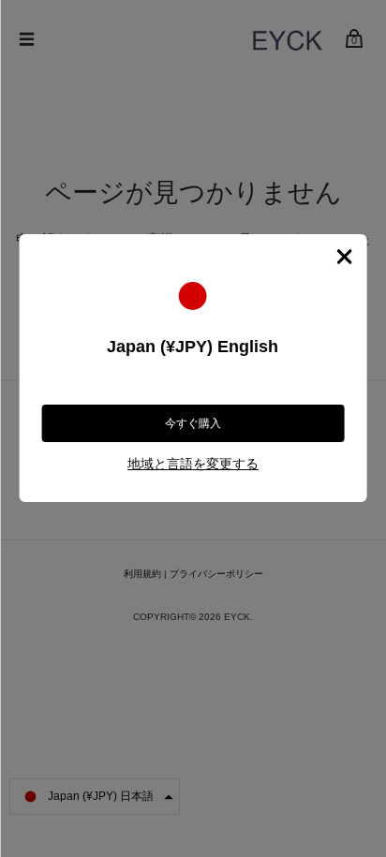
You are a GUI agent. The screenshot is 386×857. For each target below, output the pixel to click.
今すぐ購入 (193, 423)
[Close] (343, 256)
